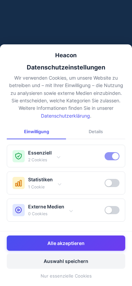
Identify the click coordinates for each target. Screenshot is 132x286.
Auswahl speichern (66, 261)
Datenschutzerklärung (65, 116)
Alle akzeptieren (66, 243)
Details (96, 131)
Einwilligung (36, 131)
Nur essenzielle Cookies (66, 276)
